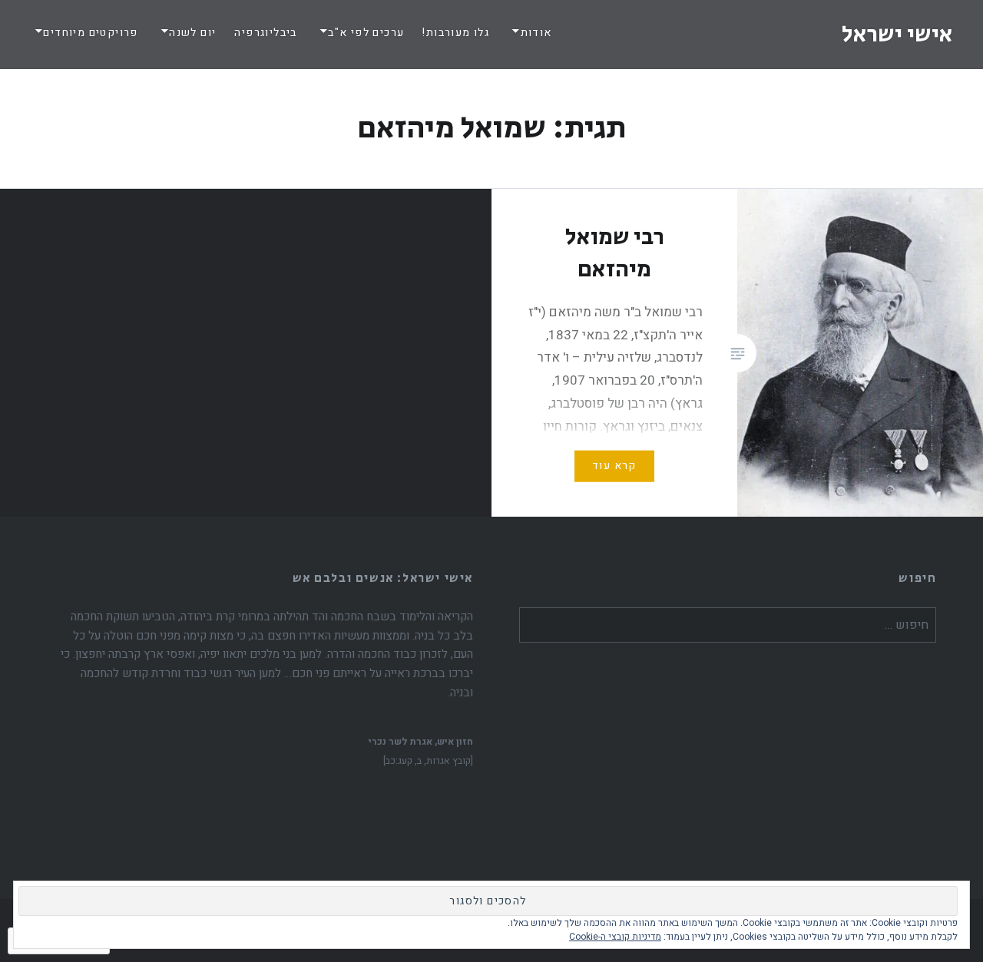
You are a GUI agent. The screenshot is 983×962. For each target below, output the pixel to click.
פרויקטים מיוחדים (90, 33)
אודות (536, 33)
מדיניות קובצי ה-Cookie (615, 937)
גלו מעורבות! (455, 33)
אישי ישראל (897, 34)
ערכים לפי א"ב (366, 33)
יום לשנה (192, 33)
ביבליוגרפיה (265, 33)
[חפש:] (727, 625)
